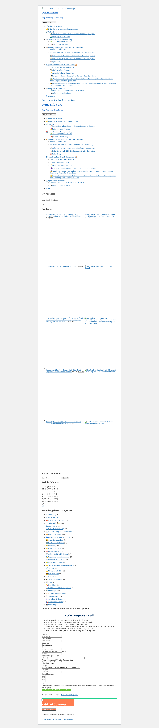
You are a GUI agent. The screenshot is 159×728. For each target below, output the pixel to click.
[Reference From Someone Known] (61, 662)
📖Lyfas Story (55, 62)
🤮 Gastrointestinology (55, 540)
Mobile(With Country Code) (54, 651)
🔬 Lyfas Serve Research (55, 88)
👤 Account (50, 96)
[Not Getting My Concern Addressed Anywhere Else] (61, 667)
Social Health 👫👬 (53, 523)
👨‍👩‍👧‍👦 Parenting (51, 604)
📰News (49, 582)
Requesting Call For (50, 656)
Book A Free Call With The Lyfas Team (56, 690)
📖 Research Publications (55, 560)
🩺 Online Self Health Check (57, 554)
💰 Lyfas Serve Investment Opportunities (62, 29)
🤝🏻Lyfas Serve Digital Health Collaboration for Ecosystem (72, 59)
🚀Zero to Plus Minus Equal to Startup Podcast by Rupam (72, 34)
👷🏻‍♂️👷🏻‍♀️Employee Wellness (55, 593)
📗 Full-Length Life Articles (61, 41)
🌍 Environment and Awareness (58, 537)
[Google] (61, 666)
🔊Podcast (50, 32)
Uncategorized (51, 526)
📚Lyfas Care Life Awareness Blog (59, 40)
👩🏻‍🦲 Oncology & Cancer (54, 599)
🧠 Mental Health (52, 551)
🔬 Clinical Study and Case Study (59, 531)
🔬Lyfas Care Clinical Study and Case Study (67, 90)
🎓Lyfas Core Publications (60, 93)
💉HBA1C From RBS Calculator (62, 67)
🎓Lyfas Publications (54, 579)
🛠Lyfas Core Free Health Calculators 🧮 (61, 65)
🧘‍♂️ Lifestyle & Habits (54, 571)
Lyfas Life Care (50, 13)
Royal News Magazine (69, 695)
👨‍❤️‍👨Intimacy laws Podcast (60, 37)
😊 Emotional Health (54, 534)
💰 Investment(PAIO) (54, 548)
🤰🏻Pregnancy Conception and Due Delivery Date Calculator (73, 76)
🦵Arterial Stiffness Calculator (62, 73)
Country (45, 643)
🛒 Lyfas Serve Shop (54, 26)
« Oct (44, 506)
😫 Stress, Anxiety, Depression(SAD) (60, 565)
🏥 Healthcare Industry (55, 543)
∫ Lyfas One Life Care (58, 49)
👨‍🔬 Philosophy (51, 590)
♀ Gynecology (51, 514)
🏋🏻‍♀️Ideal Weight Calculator (60, 70)
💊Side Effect (51, 585)
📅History (50, 576)
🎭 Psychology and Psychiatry (57, 557)
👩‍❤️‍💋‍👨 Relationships (52, 574)
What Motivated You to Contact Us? (57, 660)
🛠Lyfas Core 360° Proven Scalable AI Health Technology (72, 52)
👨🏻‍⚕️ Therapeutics (52, 596)
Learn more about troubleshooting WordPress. (58, 719)
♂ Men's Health (52, 517)
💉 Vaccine (50, 568)
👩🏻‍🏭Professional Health (54, 602)
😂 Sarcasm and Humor (55, 562)
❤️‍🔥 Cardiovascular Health (56, 520)
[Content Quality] (61, 664)
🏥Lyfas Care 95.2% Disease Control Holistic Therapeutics (72, 56)
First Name (46, 634)
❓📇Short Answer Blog (59, 44)
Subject (45, 670)
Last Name (46, 639)
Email (44, 647)
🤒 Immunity (51, 546)
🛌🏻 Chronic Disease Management (58, 588)
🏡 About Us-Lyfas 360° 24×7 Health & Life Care (64, 47)
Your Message (48, 674)
